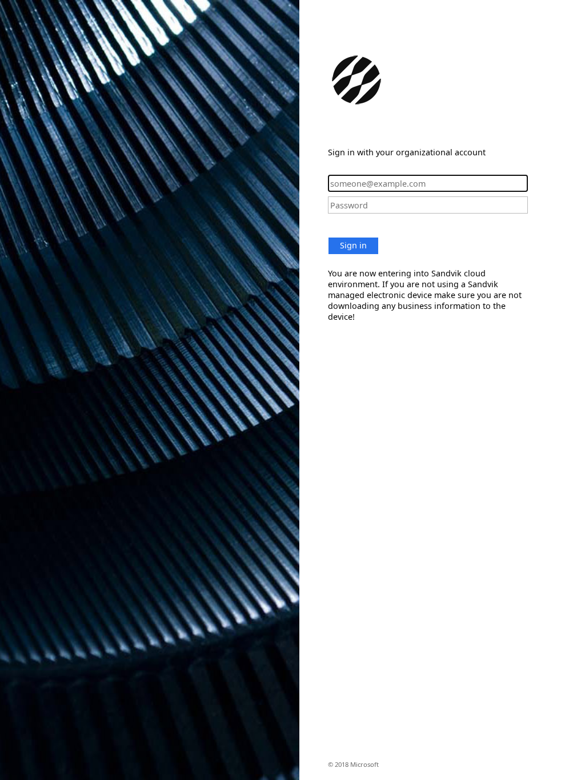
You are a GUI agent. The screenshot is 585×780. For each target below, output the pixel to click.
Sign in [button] (353, 245)
